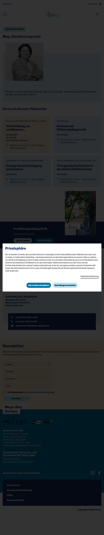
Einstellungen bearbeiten (65, 285)
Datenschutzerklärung (90, 276)
